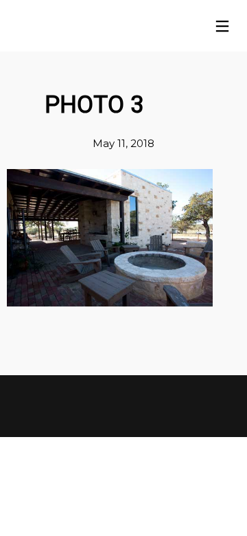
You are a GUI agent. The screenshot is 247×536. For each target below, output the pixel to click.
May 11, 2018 (123, 143)
